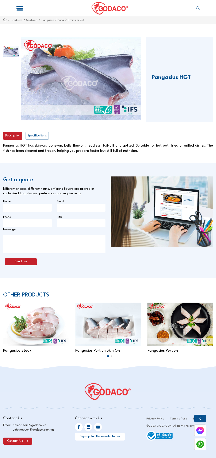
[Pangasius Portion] (180, 324)
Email (60, 201)
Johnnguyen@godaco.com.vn (33, 429)
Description (12, 135)
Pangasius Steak (17, 351)
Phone (7, 217)
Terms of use (178, 418)
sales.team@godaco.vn (29, 425)
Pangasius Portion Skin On (97, 351)
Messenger (9, 229)
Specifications (37, 135)
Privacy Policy (155, 418)
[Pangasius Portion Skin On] (108, 324)
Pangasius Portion (162, 351)
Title (59, 217)
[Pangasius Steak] (36, 324)
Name (7, 201)
